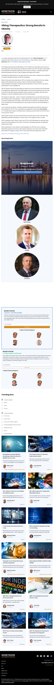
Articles (5, 402)
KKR (18, 574)
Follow (7, 48)
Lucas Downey (37, 465)
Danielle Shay (10, 605)
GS (16, 574)
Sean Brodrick (11, 500)
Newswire (3, 675)
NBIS (23, 609)
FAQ (2, 666)
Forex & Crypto (7, 418)
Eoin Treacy (10, 640)
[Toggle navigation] (51, 12)
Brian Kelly (36, 500)
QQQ (17, 469)
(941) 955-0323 (49, 665)
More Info (27, 7)
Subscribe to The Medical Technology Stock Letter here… (15, 133)
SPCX (23, 644)
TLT (18, 469)
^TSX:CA (9, 469)
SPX (23, 574)
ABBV (48, 609)
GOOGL (43, 574)
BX (15, 574)
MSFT (46, 574)
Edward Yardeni (11, 570)
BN (14, 574)
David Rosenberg (27, 222)
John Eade (36, 605)
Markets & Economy (8, 427)
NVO (3, 111)
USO (20, 469)
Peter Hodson (27, 278)
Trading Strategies (8, 433)
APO (11, 574)
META (50, 539)
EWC (13, 469)
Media (2, 668)
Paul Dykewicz (37, 535)
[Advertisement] (27, 294)
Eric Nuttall (27, 250)
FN (50, 469)
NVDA (20, 574)
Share (3, 19)
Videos (5, 405)
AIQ (11, 469)
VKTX (27, 31)
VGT (23, 504)
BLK (12, 574)
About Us (3, 663)
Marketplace (4, 670)
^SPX (23, 469)
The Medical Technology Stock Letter (21, 61)
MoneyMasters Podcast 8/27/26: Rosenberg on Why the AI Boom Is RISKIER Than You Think (12, 456)
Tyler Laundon (37, 640)
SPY (50, 609)
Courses (6, 408)
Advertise (3, 661)
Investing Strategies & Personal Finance (12, 424)
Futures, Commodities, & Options (11, 421)
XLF (22, 574)
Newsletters (4, 673)
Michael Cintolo (11, 535)
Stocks (5, 430)
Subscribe (27, 327)
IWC (50, 504)
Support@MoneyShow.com (47, 662)
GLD (14, 469)
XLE (21, 469)
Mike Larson (10, 465)
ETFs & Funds (6, 416)
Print (9, 19)
